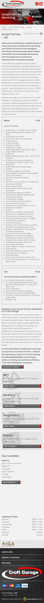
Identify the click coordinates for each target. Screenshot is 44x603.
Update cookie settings (10, 595)
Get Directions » (9, 482)
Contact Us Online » (11, 367)
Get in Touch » (10, 446)
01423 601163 (16, 357)
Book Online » (9, 386)
